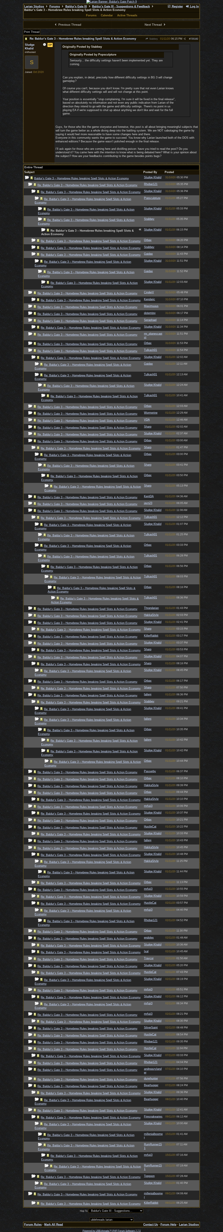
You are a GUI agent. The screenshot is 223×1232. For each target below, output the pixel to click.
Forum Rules (33, 1224)
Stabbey (153, 38)
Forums (54, 6)
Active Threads (127, 15)
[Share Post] (184, 39)
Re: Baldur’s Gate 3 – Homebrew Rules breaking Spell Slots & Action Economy (83, 38)
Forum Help (168, 1224)
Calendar (107, 15)
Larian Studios (34, 6)
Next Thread (154, 24)
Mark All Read (53, 1224)
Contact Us (150, 1224)
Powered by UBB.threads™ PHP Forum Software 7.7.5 (112, 1230)
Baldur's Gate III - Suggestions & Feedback (121, 6)
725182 (194, 38)
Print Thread (31, 32)
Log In (194, 6)
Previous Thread (69, 24)
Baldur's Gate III (76, 6)
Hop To (84, 1211)
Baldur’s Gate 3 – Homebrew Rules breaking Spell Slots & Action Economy (81, 178)
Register (177, 6)
